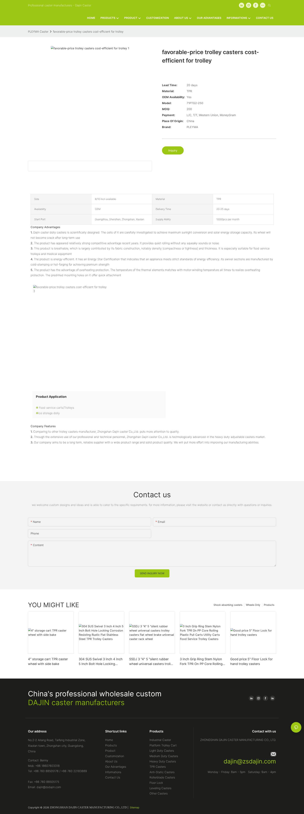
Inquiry (172, 150)
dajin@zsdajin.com (250, 761)
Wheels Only (253, 604)
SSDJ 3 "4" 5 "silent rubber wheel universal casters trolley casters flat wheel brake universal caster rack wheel (151, 661)
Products (269, 604)
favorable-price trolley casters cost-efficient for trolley (88, 31)
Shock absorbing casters (228, 604)
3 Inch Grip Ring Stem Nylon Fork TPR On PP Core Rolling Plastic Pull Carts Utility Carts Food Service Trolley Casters (201, 661)
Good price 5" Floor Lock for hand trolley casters (251, 661)
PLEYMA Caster (38, 31)
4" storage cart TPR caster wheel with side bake (48, 661)
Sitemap (134, 807)
